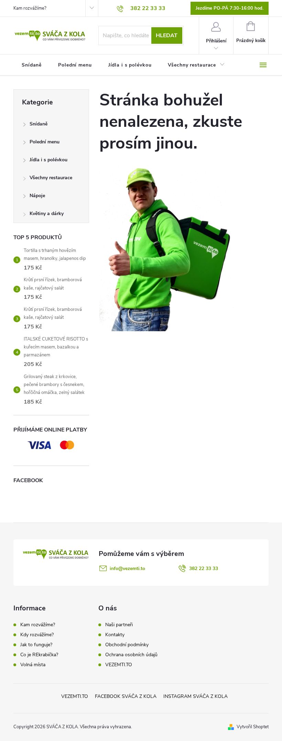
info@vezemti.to (127, 568)
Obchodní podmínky (127, 645)
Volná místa (32, 664)
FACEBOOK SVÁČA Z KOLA (125, 696)
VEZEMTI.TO (118, 665)
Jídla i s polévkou (48, 159)
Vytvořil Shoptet (253, 727)
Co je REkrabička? (39, 654)
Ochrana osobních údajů (131, 655)
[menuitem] (31, 65)
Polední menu (44, 142)
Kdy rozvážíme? (37, 634)
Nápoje (37, 195)
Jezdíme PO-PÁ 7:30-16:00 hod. (229, 8)
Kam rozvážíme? (29, 8)
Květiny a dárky (47, 213)
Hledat (166, 35)
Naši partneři (119, 625)
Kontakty (114, 635)
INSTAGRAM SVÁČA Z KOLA (195, 696)
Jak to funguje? (36, 644)
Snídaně (38, 124)
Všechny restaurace (51, 177)
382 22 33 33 (203, 568)
